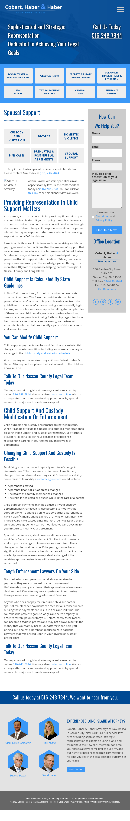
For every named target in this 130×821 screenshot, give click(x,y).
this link (33, 193)
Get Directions (107, 289)
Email (95, 146)
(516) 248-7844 (49, 173)
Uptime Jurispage (111, 802)
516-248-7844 (107, 35)
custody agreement (49, 479)
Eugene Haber (18, 775)
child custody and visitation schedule (47, 353)
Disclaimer (63, 802)
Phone (96, 160)
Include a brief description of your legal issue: (104, 177)
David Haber (49, 775)
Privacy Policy (76, 802)
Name (96, 133)
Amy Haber (49, 742)
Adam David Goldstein (18, 742)
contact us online (60, 394)
